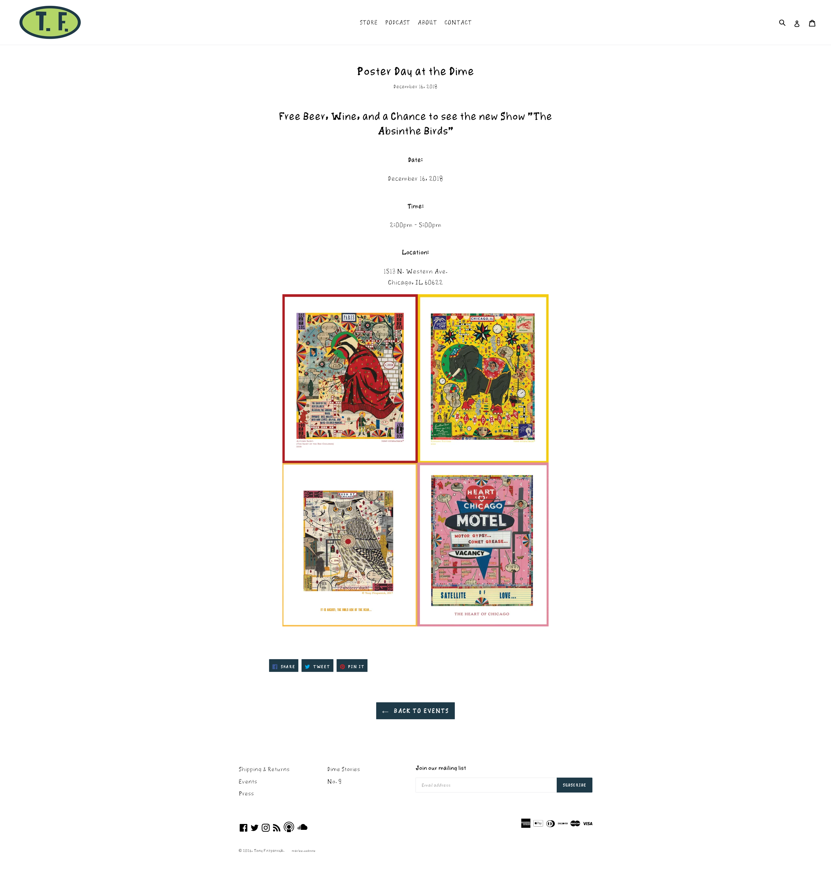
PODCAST (397, 22)
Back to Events (420, 711)
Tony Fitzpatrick (268, 850)
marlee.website (304, 850)
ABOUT (427, 22)
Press (246, 793)
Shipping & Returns (264, 769)
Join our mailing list (441, 768)
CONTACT (458, 22)
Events (248, 781)
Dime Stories (343, 769)
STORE (369, 22)
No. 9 (334, 781)
